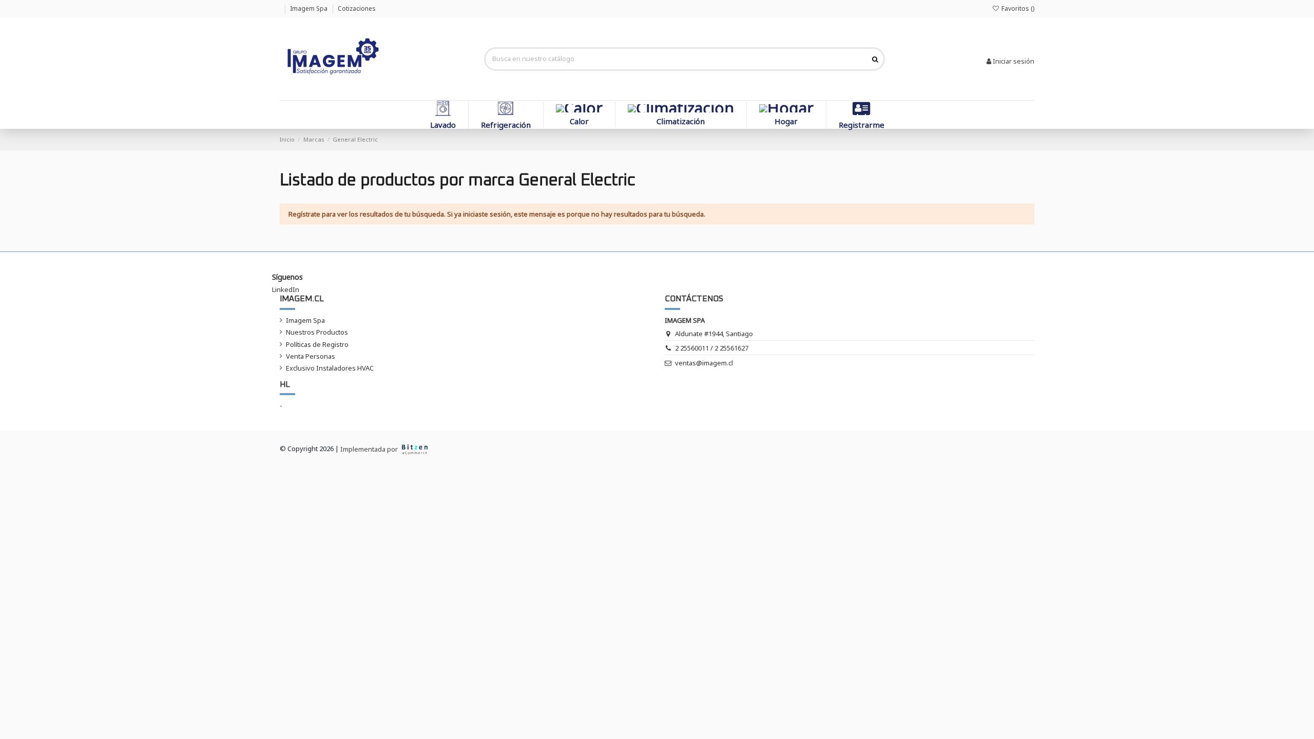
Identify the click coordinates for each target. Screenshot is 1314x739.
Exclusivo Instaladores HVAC (330, 368)
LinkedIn (285, 289)
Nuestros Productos (317, 332)
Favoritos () (1017, 8)
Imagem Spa (309, 8)
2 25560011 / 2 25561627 (711, 348)
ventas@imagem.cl (704, 362)
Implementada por (369, 449)
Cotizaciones (357, 8)
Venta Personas (310, 356)
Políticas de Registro (317, 344)
